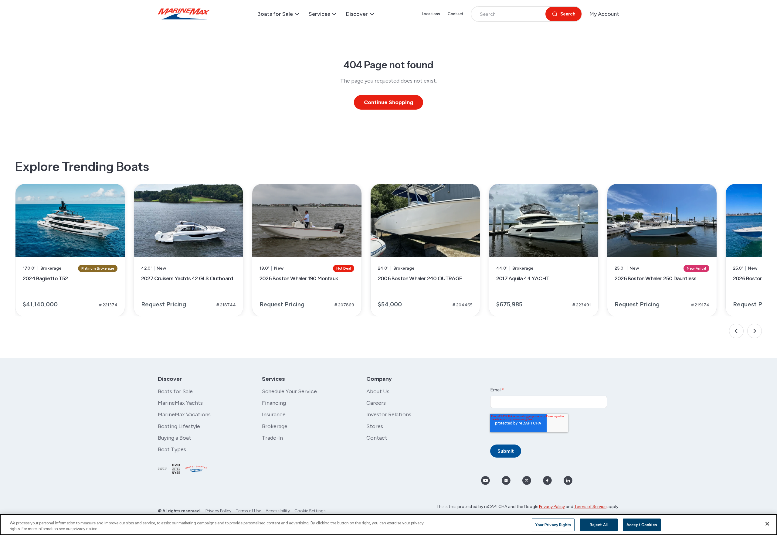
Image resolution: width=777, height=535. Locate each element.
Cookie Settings (310, 510)
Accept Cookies (641, 525)
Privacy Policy (218, 510)
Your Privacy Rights (553, 525)
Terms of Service (590, 506)
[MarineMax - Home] (183, 14)
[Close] (767, 523)
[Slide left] (736, 331)
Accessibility (278, 510)
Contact (455, 14)
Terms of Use (248, 510)
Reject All (599, 525)
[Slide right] (754, 331)
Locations (431, 14)
